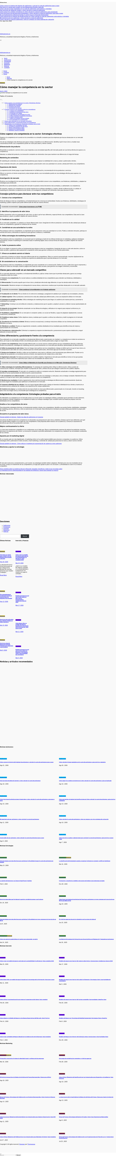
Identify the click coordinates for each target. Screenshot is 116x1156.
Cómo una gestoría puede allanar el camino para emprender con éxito (19, 939)
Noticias (6, 66)
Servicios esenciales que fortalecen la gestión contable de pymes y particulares (21, 899)
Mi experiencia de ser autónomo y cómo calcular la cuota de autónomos (19, 819)
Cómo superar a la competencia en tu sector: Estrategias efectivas (22, 103)
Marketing (7, 64)
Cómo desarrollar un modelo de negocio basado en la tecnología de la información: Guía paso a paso (22, 626)
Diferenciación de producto (15, 104)
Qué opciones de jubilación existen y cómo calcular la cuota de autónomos (20, 780)
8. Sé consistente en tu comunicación (18, 119)
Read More (3, 575)
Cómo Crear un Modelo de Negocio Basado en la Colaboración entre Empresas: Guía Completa (25, 1036)
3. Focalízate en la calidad (15, 113)
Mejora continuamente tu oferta (16, 127)
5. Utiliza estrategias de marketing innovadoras (20, 115)
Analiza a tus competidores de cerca (18, 125)
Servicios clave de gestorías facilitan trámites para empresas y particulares (6, 645)
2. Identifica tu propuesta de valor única (18, 112)
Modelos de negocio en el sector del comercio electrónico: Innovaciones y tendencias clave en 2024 (22, 599)
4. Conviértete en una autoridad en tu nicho (19, 114)
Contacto (7, 67)
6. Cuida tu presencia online (16, 117)
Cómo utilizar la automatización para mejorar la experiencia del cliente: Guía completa (23, 999)
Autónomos (7, 60)
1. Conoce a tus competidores (16, 110)
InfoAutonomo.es (5, 34)
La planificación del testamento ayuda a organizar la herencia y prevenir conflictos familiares (84, 861)
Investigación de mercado (15, 108)
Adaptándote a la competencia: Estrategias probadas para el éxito (22, 124)
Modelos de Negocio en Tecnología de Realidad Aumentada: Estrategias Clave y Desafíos (83, 1018)
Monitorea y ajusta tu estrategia (16, 130)
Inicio (5, 58)
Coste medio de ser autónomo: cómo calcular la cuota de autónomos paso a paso (22, 837)
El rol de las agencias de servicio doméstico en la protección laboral (77, 919)
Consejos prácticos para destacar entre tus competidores (20, 109)
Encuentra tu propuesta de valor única (18, 126)
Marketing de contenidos (15, 105)
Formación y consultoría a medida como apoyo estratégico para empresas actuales (81, 880)
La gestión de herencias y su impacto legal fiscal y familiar (16, 880)
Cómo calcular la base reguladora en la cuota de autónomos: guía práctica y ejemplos (4, 715)
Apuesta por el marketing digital (16, 129)
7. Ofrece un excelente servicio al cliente (19, 118)
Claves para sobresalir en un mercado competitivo (18, 121)
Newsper (22, 1144)
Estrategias (7, 61)
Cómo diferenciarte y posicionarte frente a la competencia (20, 122)
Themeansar (31, 1144)
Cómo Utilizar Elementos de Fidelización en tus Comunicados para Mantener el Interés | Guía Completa (28, 1136)
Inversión (7, 63)
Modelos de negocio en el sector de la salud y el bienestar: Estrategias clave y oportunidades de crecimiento (22, 652)
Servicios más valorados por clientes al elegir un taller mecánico (4, 514)
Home (5, 71)
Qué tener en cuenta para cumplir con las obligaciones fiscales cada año (5, 556)
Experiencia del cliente (14, 106)
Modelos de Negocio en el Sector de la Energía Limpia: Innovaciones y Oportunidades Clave (83, 1036)
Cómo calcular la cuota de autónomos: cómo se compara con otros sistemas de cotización (83, 819)
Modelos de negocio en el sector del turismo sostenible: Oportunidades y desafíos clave (82, 999)
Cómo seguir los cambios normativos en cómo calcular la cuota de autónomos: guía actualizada (85, 780)
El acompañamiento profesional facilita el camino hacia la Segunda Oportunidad (5, 500)
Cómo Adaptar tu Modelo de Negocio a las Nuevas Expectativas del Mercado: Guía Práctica (25, 1018)
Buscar (25, 536)
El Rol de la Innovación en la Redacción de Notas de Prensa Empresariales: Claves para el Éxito (25, 1077)
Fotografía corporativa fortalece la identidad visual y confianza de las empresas (22, 1058)
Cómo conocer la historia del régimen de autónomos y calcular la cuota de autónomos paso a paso (4, 675)
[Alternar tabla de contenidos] (1, 100)
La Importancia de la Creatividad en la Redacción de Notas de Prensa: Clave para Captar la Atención (86, 1097)
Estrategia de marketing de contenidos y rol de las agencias (75, 1058)
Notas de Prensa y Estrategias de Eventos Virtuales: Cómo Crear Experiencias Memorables (83, 1117)
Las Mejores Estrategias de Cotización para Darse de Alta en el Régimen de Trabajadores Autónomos (86, 939)
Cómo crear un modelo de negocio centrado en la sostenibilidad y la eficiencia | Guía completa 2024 (22, 557)
